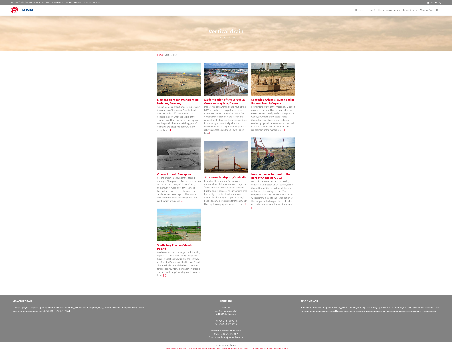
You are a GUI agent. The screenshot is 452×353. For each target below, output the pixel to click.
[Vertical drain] (179, 79)
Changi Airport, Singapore (179, 151)
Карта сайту (183, 348)
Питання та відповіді (281, 348)
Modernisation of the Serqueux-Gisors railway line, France (226, 75)
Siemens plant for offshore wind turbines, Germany (179, 75)
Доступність (268, 348)
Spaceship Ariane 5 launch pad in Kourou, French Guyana (273, 75)
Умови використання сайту (253, 348)
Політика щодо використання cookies (230, 348)
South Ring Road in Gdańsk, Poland (179, 222)
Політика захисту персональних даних (202, 348)
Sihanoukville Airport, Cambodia (226, 155)
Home (219, 37)
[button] (437, 10)
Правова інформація (171, 348)
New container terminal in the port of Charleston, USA (273, 150)
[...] (169, 130)
